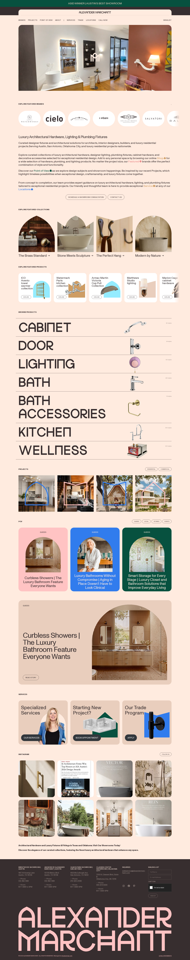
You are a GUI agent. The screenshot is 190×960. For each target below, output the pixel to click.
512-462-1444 (23, 881)
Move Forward (172, 118)
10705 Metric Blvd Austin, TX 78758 (51, 873)
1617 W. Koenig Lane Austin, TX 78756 (26, 873)
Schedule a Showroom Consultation (86, 197)
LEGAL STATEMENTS (165, 956)
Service (148, 186)
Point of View (41, 171)
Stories (156, 521)
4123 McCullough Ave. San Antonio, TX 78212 (79, 873)
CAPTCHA (151, 881)
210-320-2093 (76, 881)
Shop (160, 158)
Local (146, 521)
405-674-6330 (101, 885)
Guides (136, 521)
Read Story (31, 677)
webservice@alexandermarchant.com (133, 872)
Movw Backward (19, 118)
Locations (24, 189)
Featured (133, 161)
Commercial (165, 469)
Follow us (165, 754)
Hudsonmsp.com (67, 956)
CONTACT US (116, 197)
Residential (151, 469)
